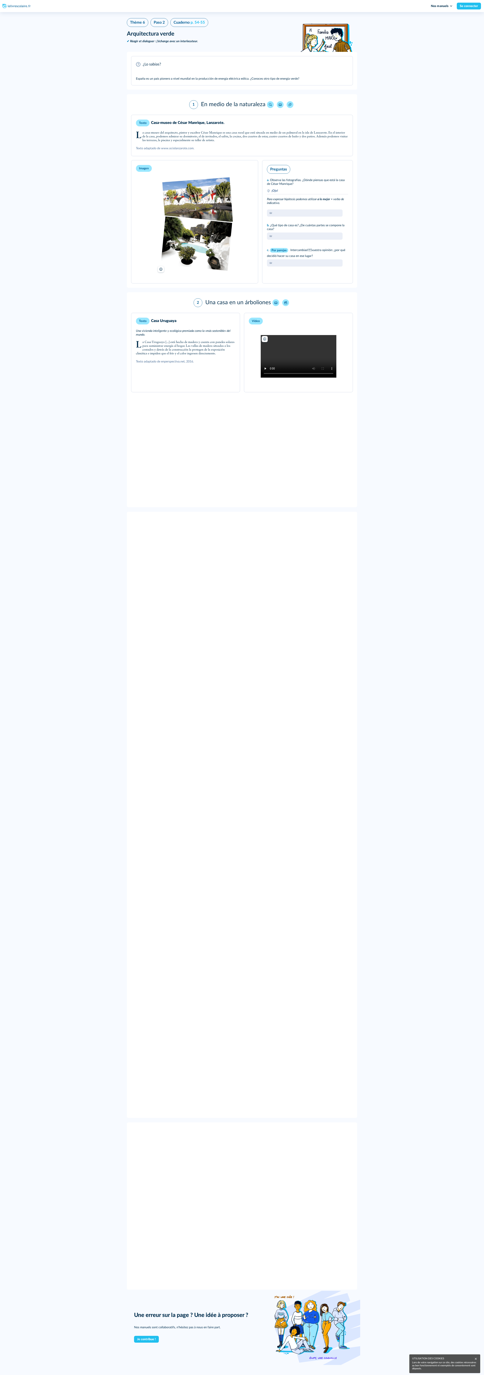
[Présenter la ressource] (344, 64)
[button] (242, 70)
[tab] (334, 168)
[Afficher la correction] (334, 168)
